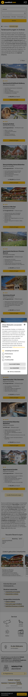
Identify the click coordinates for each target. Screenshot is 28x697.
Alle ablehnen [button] (14, 368)
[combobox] (24, 324)
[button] (14, 372)
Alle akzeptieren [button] (14, 364)
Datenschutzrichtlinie (19, 347)
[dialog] (14, 348)
